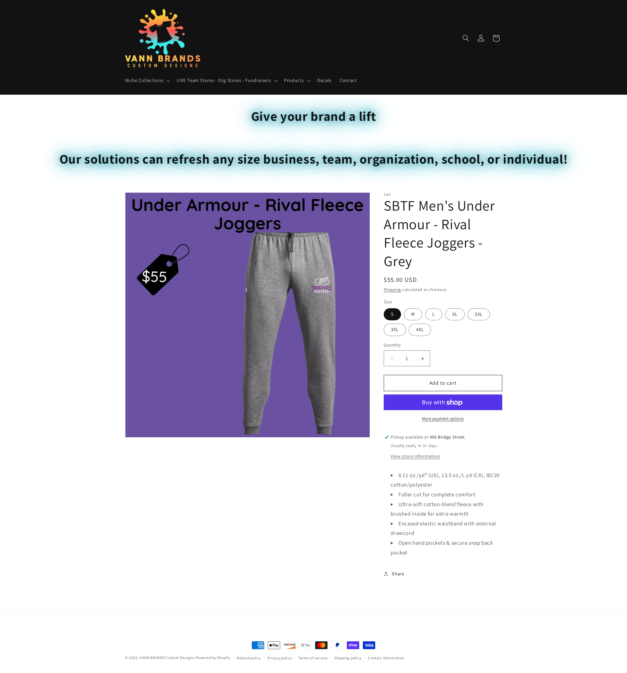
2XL (479, 314)
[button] (147, 80)
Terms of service (313, 657)
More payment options (443, 419)
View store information (415, 456)
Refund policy (249, 657)
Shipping (392, 290)
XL (455, 314)
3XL (395, 330)
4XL (420, 330)
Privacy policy (279, 657)
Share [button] (398, 573)
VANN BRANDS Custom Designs (167, 657)
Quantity (392, 345)
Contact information (386, 657)
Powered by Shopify (213, 657)
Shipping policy (347, 657)
